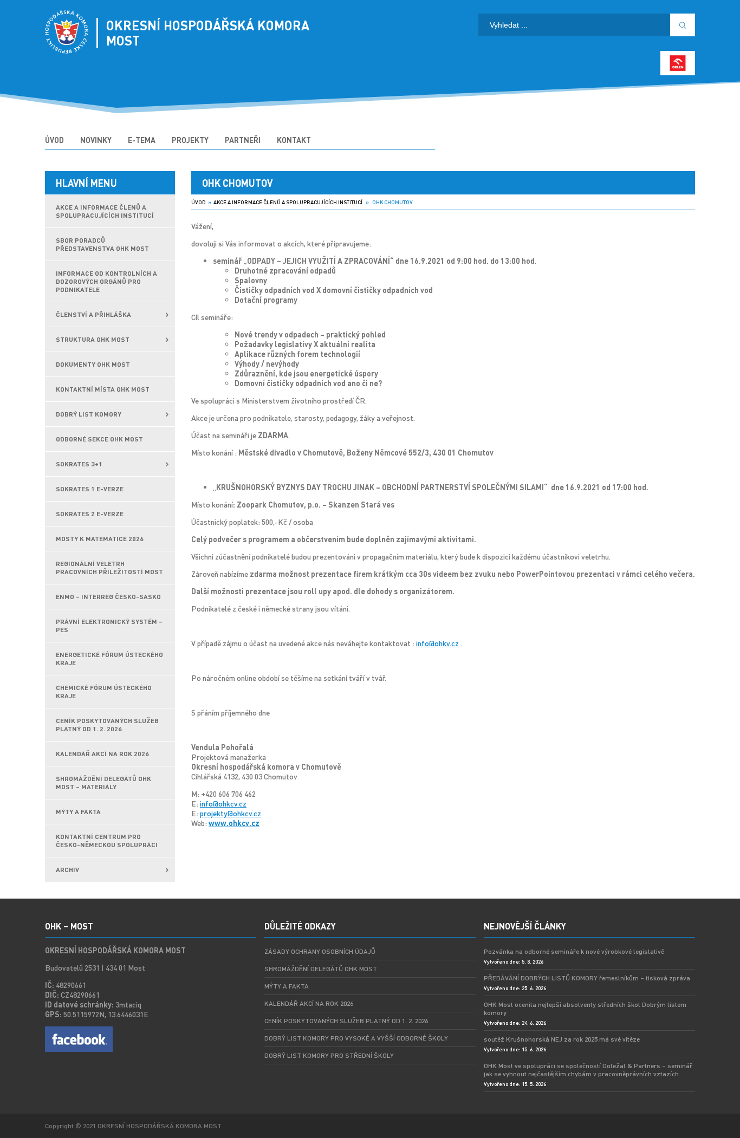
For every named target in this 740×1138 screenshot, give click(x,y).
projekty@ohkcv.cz (230, 813)
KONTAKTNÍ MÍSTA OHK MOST (103, 389)
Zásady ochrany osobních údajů (319, 951)
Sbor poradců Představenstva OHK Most (102, 244)
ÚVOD (54, 140)
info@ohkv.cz (437, 643)
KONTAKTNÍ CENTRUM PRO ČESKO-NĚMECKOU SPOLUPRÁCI (107, 841)
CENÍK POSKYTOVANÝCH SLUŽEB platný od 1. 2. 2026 (107, 725)
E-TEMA (141, 140)
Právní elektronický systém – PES (109, 625)
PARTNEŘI (243, 140)
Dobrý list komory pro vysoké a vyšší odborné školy (356, 1038)
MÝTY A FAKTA (78, 812)
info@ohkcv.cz (223, 803)
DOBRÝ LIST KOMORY (88, 414)
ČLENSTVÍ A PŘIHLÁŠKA (93, 314)
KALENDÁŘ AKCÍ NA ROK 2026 (102, 754)
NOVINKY (96, 140)
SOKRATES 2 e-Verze (90, 514)
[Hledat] (682, 25)
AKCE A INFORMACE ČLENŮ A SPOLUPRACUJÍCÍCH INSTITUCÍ (105, 211)
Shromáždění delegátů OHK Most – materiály (103, 783)
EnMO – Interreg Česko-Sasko (108, 597)
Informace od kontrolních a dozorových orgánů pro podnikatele (106, 281)
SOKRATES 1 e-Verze (90, 489)
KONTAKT (294, 140)
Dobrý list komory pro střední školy (329, 1055)
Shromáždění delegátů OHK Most (320, 969)
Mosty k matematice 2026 (100, 539)
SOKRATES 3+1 (79, 464)
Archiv (67, 870)
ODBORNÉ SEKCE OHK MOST (99, 439)
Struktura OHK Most (92, 339)
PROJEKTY (190, 140)
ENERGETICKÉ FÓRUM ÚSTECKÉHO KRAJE (109, 659)
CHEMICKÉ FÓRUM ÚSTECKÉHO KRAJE (104, 692)
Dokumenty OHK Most (93, 364)
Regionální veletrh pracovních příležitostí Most (109, 568)
